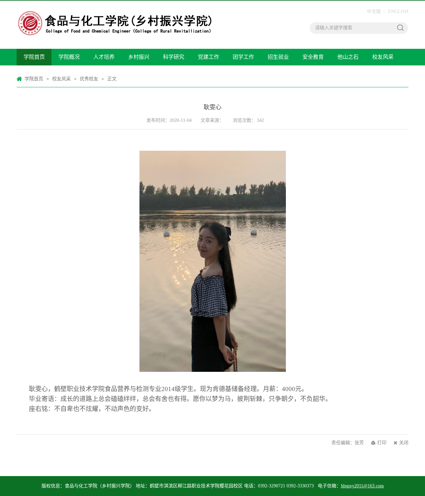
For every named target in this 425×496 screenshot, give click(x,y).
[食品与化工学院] (115, 9)
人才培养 (104, 57)
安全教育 (313, 57)
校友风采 (382, 57)
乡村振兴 (138, 57)
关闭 (403, 442)
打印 (381, 442)
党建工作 (208, 57)
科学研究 (173, 57)
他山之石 (348, 57)
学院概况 (69, 57)
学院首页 (34, 57)
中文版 (374, 11)
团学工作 (243, 57)
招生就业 (278, 57)
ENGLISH (398, 11)
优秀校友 (89, 78)
